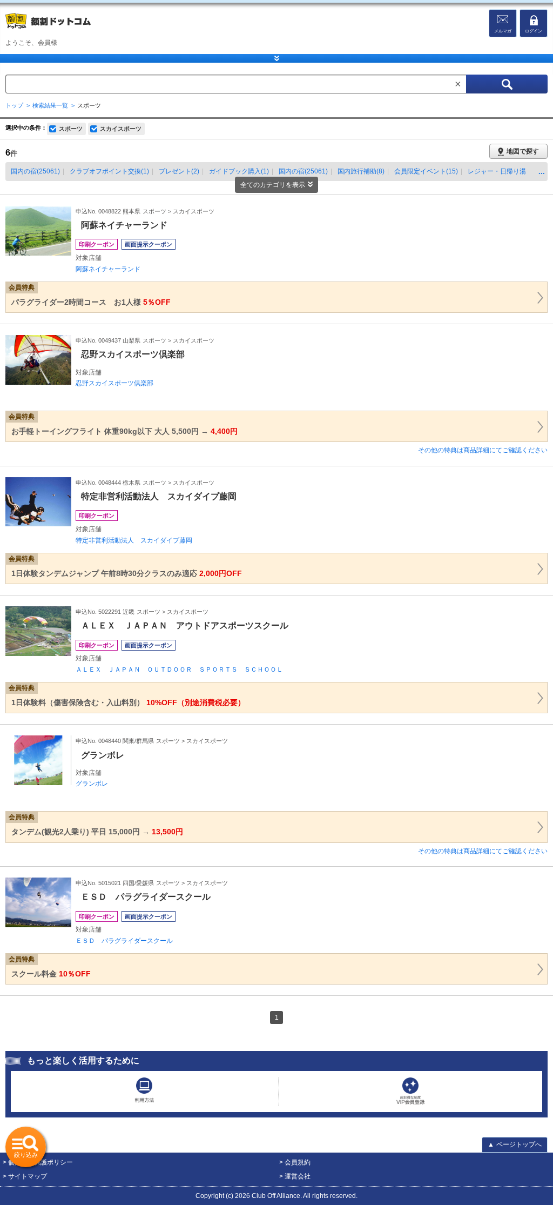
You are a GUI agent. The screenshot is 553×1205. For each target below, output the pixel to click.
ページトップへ (515, 1144)
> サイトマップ (25, 1176)
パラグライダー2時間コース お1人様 (91, 302)
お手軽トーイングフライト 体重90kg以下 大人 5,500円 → (124, 431)
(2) (179, 171)
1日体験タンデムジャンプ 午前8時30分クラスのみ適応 (126, 573)
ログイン (533, 31)
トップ (14, 105)
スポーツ (71, 128)
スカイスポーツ (120, 128)
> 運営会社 (295, 1176)
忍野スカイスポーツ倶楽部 (114, 383)
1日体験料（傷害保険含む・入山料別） (128, 702)
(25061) (35, 171)
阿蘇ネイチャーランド (108, 269)
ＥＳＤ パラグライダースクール (124, 941)
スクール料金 (51, 973)
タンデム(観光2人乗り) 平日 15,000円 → (97, 831)
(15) (426, 171)
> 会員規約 (295, 1162)
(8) (361, 171)
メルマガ (502, 31)
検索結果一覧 (50, 105)
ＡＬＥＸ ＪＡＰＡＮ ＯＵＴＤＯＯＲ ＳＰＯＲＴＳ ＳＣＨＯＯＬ (179, 669)
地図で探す (523, 151)
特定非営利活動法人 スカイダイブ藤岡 (134, 540)
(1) (109, 171)
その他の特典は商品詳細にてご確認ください (483, 450)
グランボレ (92, 783)
